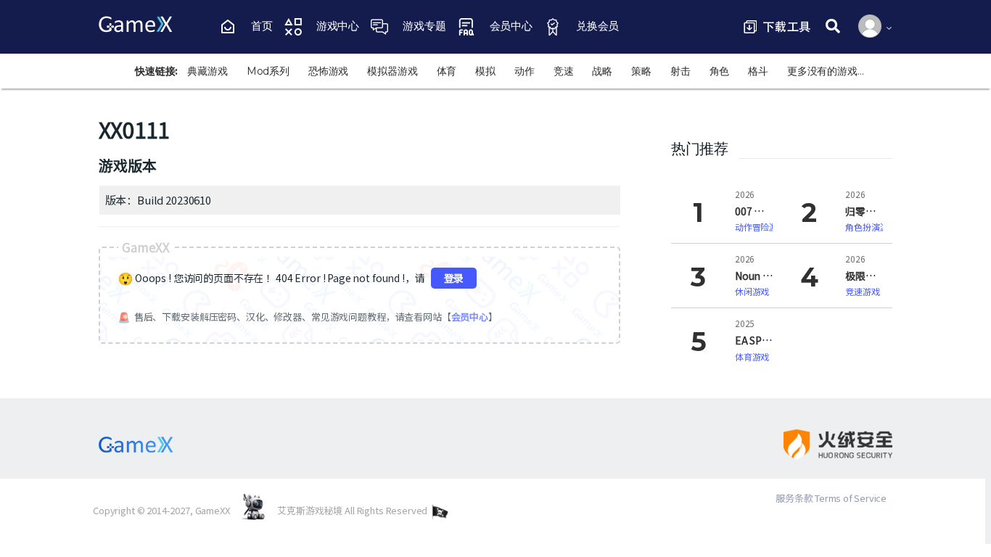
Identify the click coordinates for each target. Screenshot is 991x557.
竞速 (564, 71)
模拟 (485, 71)
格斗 (758, 71)
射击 (680, 71)
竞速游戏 (862, 291)
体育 (447, 71)
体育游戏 (752, 356)
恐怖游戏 (328, 71)
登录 (454, 278)
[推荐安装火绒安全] (825, 444)
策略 (641, 71)
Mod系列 (268, 71)
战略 (602, 71)
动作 (524, 71)
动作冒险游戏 (760, 226)
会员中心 (469, 316)
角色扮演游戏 (871, 226)
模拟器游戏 (392, 71)
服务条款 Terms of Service (831, 498)
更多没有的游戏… (825, 71)
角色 (720, 71)
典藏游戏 (207, 71)
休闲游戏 (752, 291)
